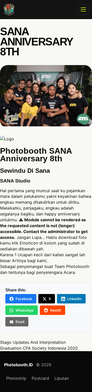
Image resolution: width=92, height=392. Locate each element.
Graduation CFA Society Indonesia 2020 (39, 348)
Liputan (61, 378)
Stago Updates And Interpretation (33, 342)
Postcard (40, 378)
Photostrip (16, 378)
